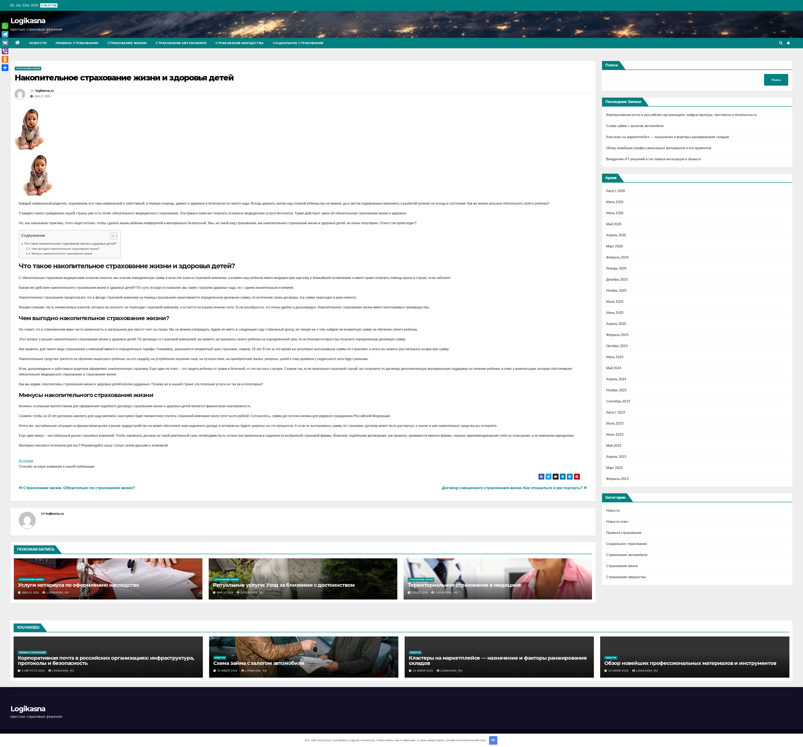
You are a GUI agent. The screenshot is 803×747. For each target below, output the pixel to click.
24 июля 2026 (227, 670)
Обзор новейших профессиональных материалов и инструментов (658, 148)
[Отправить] (5, 68)
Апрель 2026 (616, 235)
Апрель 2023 (616, 456)
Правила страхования (77, 43)
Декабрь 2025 (617, 279)
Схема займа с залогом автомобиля (635, 126)
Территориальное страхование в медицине (464, 585)
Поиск (611, 65)
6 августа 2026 (34, 670)
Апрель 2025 (616, 324)
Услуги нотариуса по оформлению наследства (78, 585)
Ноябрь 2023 (616, 390)
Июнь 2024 (615, 357)
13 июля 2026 (618, 670)
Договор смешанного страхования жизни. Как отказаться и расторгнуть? (513, 488)
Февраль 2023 (617, 479)
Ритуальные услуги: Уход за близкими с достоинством (284, 585)
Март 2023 (614, 468)
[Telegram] (5, 34)
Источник (26, 461)
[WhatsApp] (5, 26)
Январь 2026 (616, 268)
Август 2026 (615, 191)
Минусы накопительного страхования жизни (62, 253)
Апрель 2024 (616, 379)
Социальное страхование (298, 43)
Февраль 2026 (617, 257)
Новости (38, 43)
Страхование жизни (127, 43)
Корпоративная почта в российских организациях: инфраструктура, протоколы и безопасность (681, 115)
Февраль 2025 (617, 335)
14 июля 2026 (423, 670)
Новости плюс (617, 521)
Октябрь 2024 (617, 346)
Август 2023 (615, 412)
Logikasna (28, 20)
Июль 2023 (615, 423)
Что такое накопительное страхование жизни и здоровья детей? (70, 243)
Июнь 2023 (615, 434)
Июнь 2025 (615, 312)
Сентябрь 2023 (618, 401)
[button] (781, 43)
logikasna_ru (45, 91)
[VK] (5, 42)
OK (493, 740)
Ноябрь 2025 (616, 290)
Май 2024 (613, 368)
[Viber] (5, 51)
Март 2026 (614, 246)
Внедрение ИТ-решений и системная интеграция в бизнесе (653, 159)
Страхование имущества (239, 43)
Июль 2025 (615, 301)
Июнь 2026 (615, 213)
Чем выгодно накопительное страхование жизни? (66, 248)
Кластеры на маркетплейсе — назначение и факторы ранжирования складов (667, 137)
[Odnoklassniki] (5, 59)
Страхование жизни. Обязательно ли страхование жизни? (78, 488)
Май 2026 (613, 224)
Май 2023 (613, 445)
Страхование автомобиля (181, 43)
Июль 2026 (615, 202)
